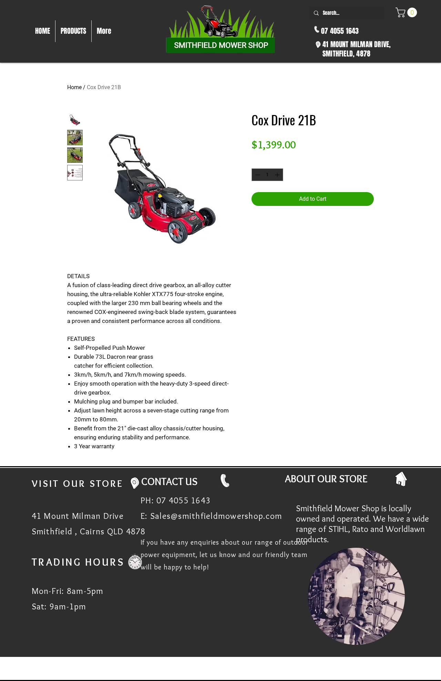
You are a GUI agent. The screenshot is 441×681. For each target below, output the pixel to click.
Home (74, 87)
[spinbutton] (267, 175)
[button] (407, 12)
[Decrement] (257, 175)
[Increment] (278, 175)
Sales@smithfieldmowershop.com (216, 516)
